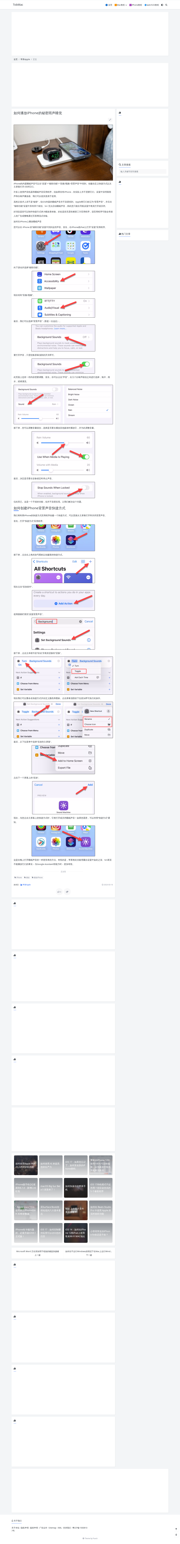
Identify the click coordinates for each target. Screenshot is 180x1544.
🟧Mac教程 (119, 5)
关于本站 (15, 1527)
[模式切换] (162, 4)
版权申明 (34, 1527)
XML (60, 1527)
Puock (95, 1538)
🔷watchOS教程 (151, 5)
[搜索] (166, 4)
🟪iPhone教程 (135, 5)
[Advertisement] (90, 34)
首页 (16, 59)
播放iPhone (38, 877)
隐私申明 (25, 1527)
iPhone (19, 877)
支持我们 (67, 1527)
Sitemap (52, 1527)
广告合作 (43, 1527)
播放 (28, 877)
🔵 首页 (108, 5)
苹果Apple (25, 59)
